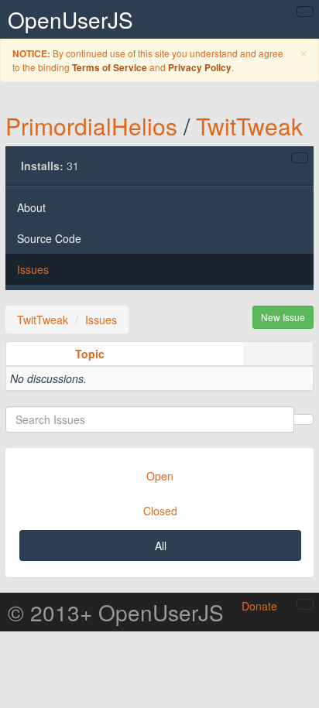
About (31, 207)
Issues (33, 269)
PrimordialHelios (91, 125)
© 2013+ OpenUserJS (116, 612)
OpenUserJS (70, 19)
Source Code (49, 238)
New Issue (283, 316)
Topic (90, 353)
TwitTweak (249, 125)
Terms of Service (109, 67)
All (160, 545)
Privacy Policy (200, 67)
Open (159, 476)
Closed (160, 510)
